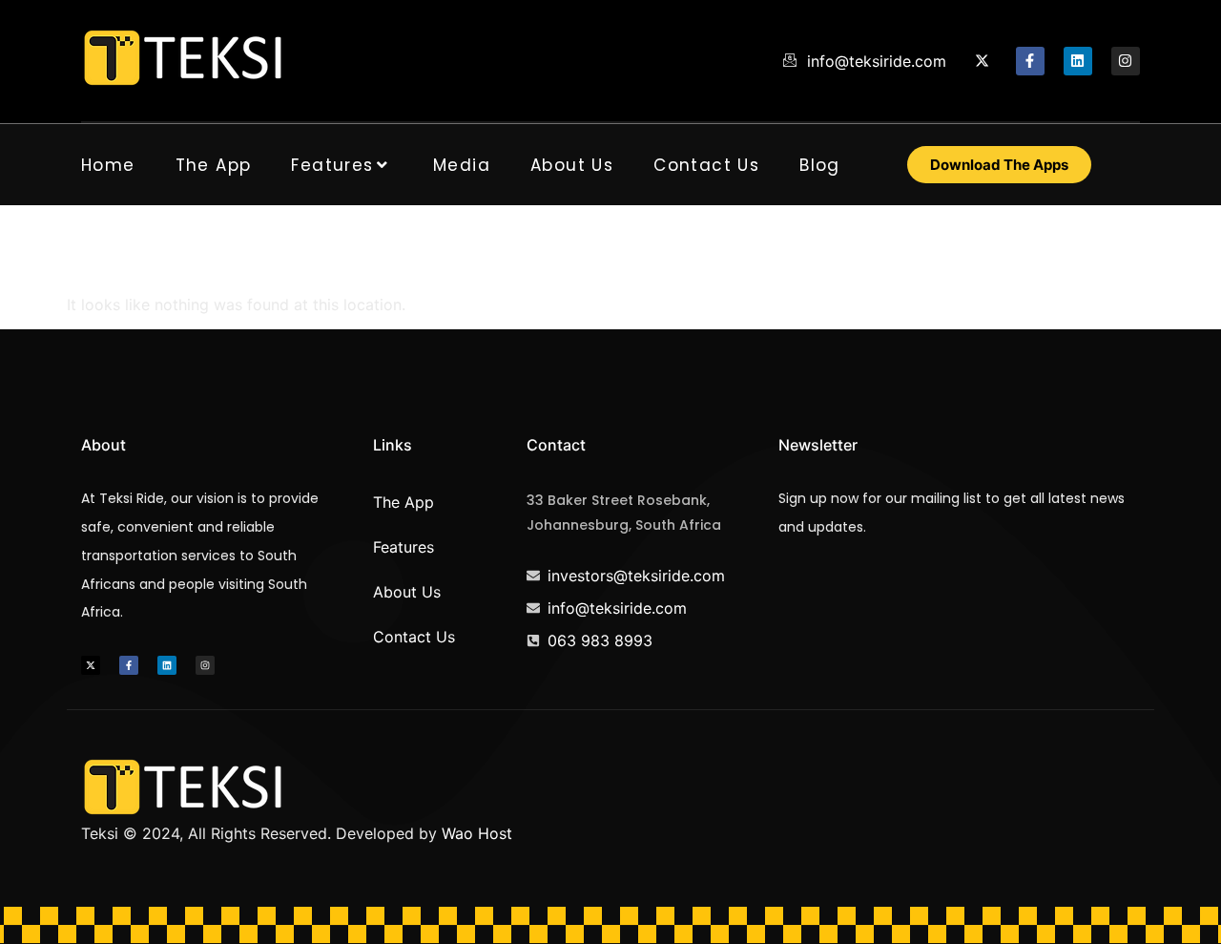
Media (461, 165)
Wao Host (477, 833)
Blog (819, 165)
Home (108, 165)
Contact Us (706, 165)
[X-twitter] (982, 61)
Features (332, 165)
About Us (571, 165)
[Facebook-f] (1030, 61)
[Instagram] (1125, 61)
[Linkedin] (1078, 61)
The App (214, 165)
